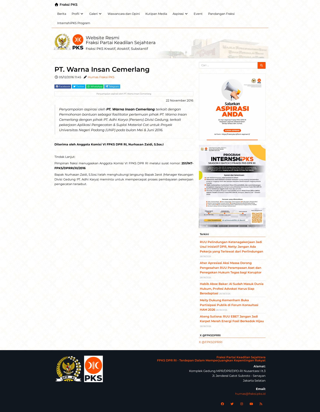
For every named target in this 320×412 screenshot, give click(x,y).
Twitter (80, 86)
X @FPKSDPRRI (210, 342)
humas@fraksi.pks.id (250, 394)
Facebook (64, 86)
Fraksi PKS (68, 5)
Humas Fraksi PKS (101, 77)
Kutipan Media (156, 14)
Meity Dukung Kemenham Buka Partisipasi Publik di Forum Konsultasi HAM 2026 (229, 304)
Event (198, 14)
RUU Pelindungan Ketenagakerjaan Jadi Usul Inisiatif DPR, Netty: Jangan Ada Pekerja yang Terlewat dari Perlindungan (231, 246)
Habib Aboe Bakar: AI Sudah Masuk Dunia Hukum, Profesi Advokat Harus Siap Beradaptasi (232, 288)
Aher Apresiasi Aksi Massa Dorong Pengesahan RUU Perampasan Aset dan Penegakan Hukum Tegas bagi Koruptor (230, 267)
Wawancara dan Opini (124, 14)
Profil (75, 14)
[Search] (262, 65)
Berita (61, 14)
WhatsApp (96, 86)
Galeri (93, 14)
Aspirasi (178, 14)
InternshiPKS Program (73, 23)
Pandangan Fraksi (221, 14)
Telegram (113, 86)
